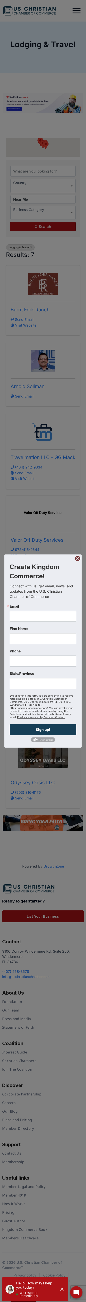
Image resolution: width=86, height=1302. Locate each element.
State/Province (22, 673)
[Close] (77, 558)
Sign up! (43, 729)
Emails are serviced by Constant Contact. (41, 717)
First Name (19, 628)
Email (14, 606)
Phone (15, 651)
